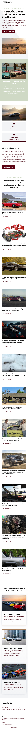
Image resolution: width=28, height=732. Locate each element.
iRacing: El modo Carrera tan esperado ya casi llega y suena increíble (13, 504)
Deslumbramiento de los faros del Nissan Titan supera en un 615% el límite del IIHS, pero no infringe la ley (13, 472)
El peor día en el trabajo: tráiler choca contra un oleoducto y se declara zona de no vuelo (13, 375)
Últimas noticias (9, 31)
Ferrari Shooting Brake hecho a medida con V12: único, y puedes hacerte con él (14, 278)
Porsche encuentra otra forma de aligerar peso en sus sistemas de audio (13, 309)
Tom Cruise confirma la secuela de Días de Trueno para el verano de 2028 (14, 439)
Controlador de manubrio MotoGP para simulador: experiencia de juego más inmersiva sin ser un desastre (13, 342)
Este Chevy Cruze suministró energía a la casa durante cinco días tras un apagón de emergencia (14, 537)
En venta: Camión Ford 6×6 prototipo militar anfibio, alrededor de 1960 (12, 407)
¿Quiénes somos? (9, 167)
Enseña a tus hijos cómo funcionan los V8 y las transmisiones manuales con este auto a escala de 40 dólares (14, 245)
